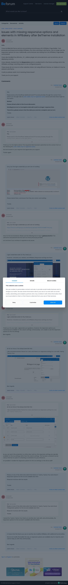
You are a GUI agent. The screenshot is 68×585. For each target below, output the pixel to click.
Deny (14, 302)
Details (32, 281)
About (51, 281)
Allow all (52, 302)
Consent (14, 281)
